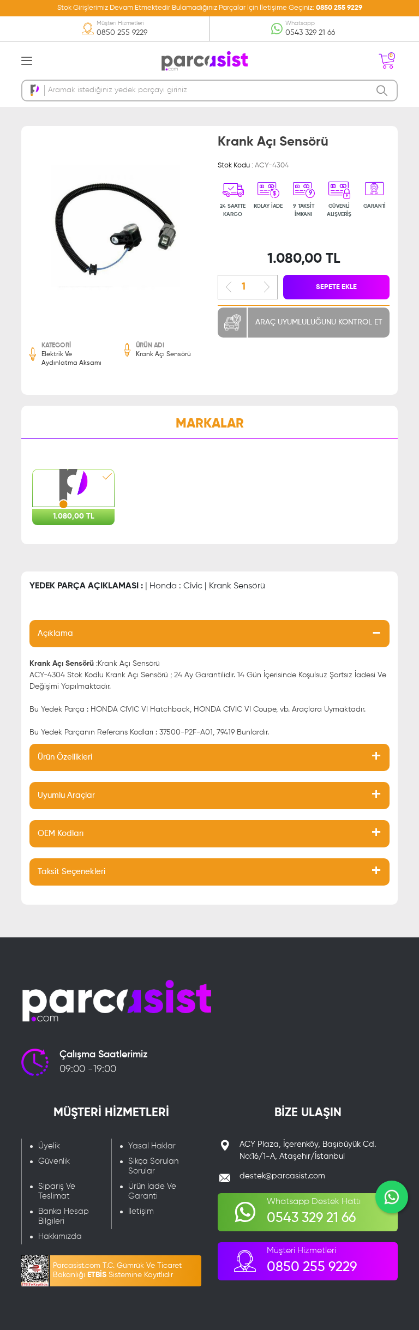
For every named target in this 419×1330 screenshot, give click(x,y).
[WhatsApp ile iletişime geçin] (391, 1197)
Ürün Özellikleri (65, 757)
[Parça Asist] (204, 60)
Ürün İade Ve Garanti (152, 1191)
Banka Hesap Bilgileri (63, 1216)
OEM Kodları (60, 833)
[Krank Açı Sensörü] (115, 229)
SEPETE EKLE (336, 287)
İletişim (141, 1211)
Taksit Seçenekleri (71, 872)
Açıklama (55, 633)
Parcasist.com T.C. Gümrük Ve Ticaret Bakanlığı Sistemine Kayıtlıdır (117, 1270)
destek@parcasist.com (282, 1176)
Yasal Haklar (152, 1146)
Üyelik (49, 1146)
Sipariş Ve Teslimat (56, 1191)
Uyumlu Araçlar (66, 795)
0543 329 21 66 (310, 33)
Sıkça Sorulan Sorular (153, 1166)
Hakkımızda (60, 1236)
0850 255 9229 (339, 7)
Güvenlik (54, 1161)
